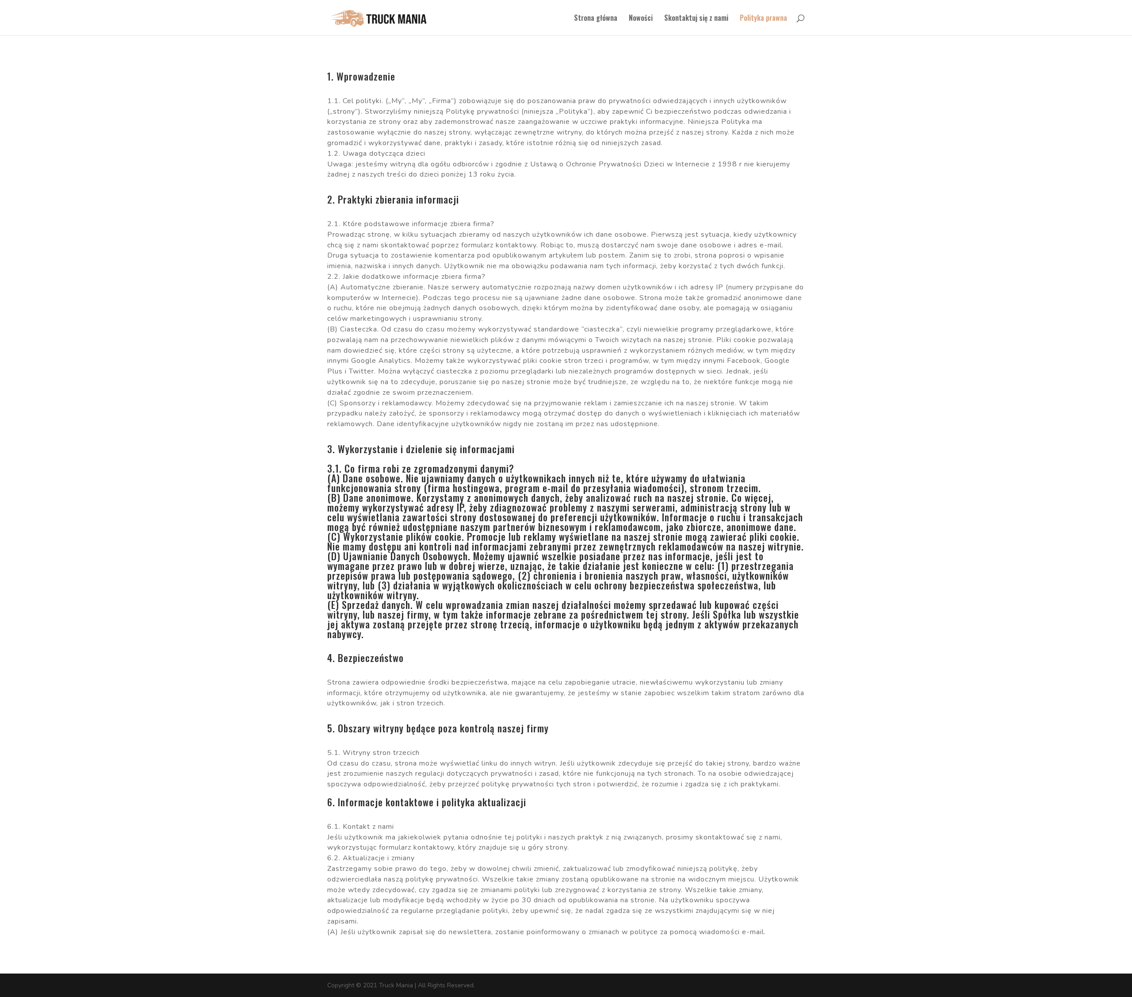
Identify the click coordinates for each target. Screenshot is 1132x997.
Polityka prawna (763, 19)
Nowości (641, 19)
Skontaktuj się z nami (696, 19)
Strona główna (595, 19)
